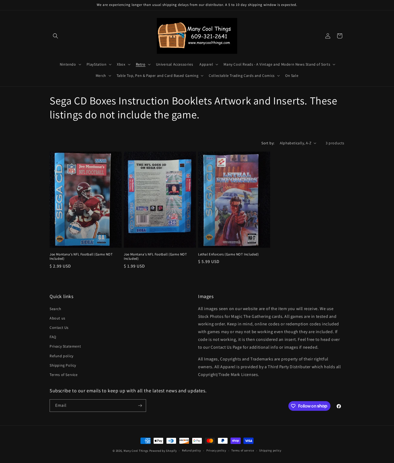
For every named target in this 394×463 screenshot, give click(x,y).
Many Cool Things (136, 451)
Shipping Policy (63, 365)
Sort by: (267, 143)
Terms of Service (64, 374)
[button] (55, 36)
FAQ (53, 336)
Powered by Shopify (163, 451)
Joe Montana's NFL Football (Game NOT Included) (81, 256)
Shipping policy (270, 450)
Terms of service (242, 450)
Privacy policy (216, 450)
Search (55, 308)
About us (57, 318)
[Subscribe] (140, 405)
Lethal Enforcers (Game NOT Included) (228, 254)
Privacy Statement (65, 346)
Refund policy (61, 355)
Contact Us (59, 327)
